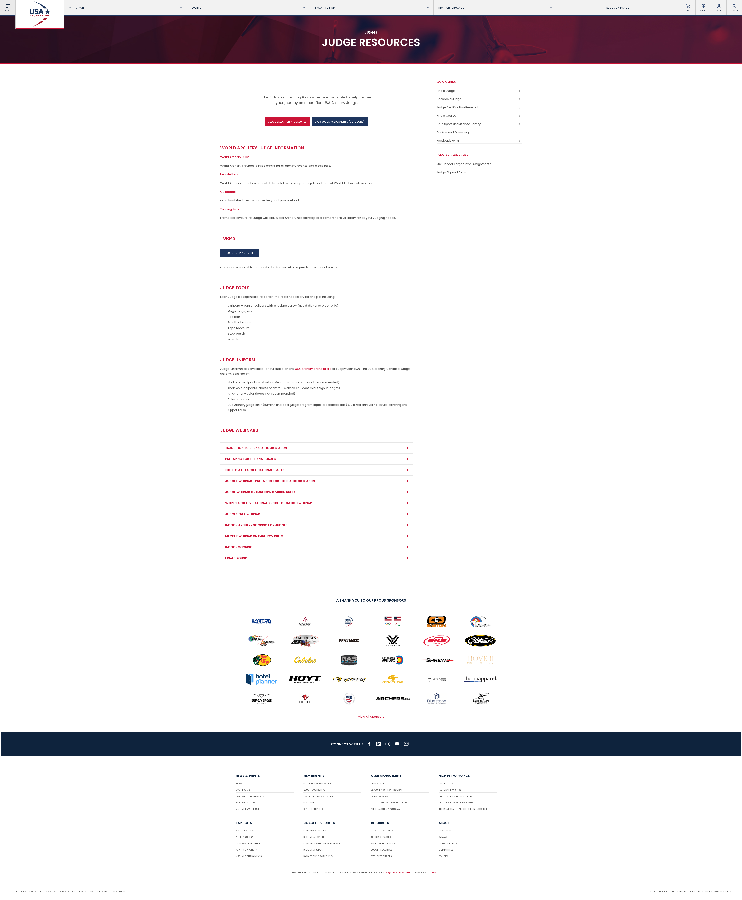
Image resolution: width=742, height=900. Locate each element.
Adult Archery (245, 837)
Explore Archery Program (387, 789)
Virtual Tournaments (249, 856)
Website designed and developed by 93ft (673, 891)
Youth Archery (245, 830)
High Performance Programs (457, 802)
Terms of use (87, 891)
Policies (443, 856)
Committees (446, 849)
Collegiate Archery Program (389, 802)
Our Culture (446, 783)
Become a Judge (449, 99)
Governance (446, 830)
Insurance (309, 802)
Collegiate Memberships (318, 796)
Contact (434, 872)
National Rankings (450, 789)
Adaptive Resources (383, 843)
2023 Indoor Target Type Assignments (464, 164)
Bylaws (443, 837)
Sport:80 (728, 891)
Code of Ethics (448, 843)
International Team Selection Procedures (464, 809)
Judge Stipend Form (451, 172)
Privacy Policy (69, 891)
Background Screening (453, 132)
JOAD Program (380, 796)
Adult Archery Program (386, 809)
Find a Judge (446, 91)
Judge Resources (381, 849)
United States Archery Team (456, 796)
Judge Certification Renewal (457, 107)
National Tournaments (250, 796)
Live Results (243, 789)
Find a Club (377, 783)
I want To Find (325, 7)
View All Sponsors (371, 716)
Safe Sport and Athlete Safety (459, 124)
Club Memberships (314, 789)
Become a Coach (313, 837)
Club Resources (381, 837)
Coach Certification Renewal (321, 843)
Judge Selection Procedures (287, 121)
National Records (247, 802)
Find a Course (446, 116)
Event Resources (381, 856)
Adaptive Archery (246, 849)
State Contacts (313, 809)
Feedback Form (448, 140)
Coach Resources (314, 830)
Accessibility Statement (110, 891)
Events (196, 7)
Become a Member (618, 7)
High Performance (451, 7)
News (239, 783)
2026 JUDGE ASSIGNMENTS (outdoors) (340, 121)
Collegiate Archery (248, 843)
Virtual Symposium (247, 809)
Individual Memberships (317, 783)
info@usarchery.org (396, 872)
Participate (77, 7)
